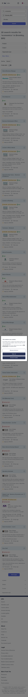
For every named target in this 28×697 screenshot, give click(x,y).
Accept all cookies (14, 357)
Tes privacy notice (12, 346)
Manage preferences (14, 350)
